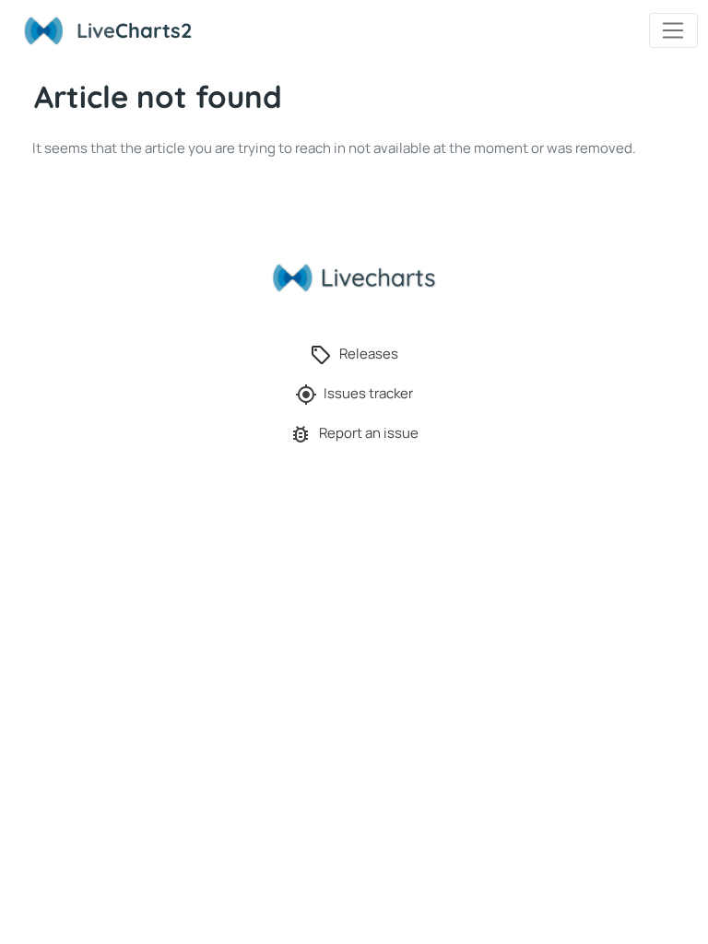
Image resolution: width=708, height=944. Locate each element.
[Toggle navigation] (673, 30)
